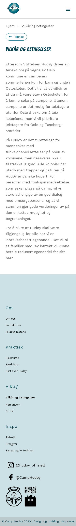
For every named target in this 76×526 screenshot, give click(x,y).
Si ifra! (10, 411)
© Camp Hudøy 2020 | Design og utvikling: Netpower (38, 521)
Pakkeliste (12, 357)
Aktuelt (10, 437)
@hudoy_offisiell (30, 465)
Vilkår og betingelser (20, 397)
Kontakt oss (13, 325)
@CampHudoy (28, 477)
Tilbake (19, 37)
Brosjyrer (11, 444)
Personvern (13, 404)
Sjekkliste (12, 364)
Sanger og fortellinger (20, 450)
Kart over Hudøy (16, 371)
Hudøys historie (16, 331)
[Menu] (68, 9)
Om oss (11, 318)
